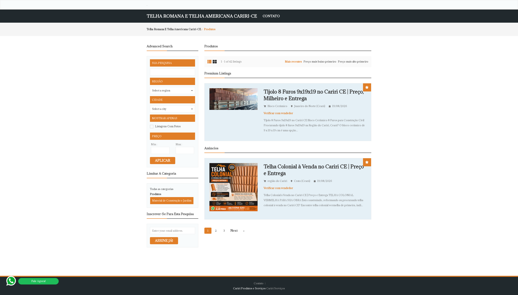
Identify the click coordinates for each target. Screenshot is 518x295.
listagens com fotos (168, 126)
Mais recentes (293, 61)
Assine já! (164, 240)
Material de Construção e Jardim (171, 200)
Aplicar (162, 160)
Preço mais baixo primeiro (320, 61)
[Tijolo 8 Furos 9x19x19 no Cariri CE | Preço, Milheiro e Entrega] (233, 98)
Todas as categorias (161, 189)
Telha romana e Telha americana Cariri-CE (202, 16)
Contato (271, 16)
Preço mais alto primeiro (353, 61)
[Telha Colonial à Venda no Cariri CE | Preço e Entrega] (233, 186)
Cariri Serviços (275, 288)
